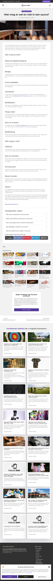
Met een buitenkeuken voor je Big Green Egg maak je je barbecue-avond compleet (13, 475)
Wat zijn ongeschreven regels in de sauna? (26, 230)
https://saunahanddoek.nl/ (11, 204)
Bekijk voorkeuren (42, 576)
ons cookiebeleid (28, 572)
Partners (37, 551)
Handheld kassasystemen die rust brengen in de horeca (44, 267)
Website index (38, 560)
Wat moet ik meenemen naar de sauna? (26, 214)
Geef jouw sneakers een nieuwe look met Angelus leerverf (14, 501)
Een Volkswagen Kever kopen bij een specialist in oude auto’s (38, 448)
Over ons (37, 553)
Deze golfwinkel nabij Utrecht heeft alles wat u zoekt (14, 422)
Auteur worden (39, 556)
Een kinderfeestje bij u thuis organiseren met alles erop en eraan (38, 475)
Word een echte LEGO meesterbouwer (10, 370)
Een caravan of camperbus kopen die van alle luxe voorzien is (37, 501)
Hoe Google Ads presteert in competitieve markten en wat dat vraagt (44, 258)
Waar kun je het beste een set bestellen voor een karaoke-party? (37, 422)
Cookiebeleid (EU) (39, 559)
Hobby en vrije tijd (27, 11)
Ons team (38, 554)
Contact (37, 557)
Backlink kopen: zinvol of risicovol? (39, 563)
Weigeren (26, 576)
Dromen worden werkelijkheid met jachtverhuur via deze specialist (38, 527)
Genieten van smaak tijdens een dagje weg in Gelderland (13, 344)
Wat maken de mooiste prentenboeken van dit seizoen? (19, 276)
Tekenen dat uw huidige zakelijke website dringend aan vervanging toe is (8, 286)
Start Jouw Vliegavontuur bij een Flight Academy (37, 396)
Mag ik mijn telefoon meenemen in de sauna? (26, 218)
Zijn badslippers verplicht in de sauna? (26, 226)
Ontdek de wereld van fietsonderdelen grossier (11, 396)
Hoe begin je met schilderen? (12, 526)
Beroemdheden (39, 548)
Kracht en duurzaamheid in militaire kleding (38, 370)
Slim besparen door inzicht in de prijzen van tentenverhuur (37, 344)
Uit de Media (38, 550)
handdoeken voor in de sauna (20, 96)
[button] (49, 567)
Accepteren (9, 576)
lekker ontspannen (22, 125)
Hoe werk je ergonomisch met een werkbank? (13, 448)
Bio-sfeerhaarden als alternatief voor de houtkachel (31, 286)
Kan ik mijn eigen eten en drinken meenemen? (26, 222)
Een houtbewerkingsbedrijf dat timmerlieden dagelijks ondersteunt (8, 258)
